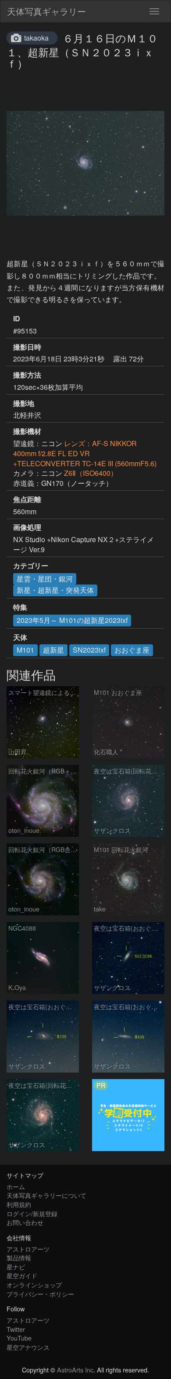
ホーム (16, 1186)
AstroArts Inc (75, 1369)
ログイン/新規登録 (32, 1213)
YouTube (19, 1337)
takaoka (36, 38)
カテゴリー (30, 566)
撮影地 (23, 403)
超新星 (53, 650)
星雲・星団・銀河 (45, 579)
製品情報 (19, 1257)
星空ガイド (22, 1275)
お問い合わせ (25, 1222)
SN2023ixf (89, 650)
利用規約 (19, 1204)
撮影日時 (27, 347)
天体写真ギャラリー (46, 11)
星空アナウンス (28, 1346)
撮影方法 (27, 375)
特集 (20, 607)
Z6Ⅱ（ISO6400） (91, 473)
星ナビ (16, 1266)
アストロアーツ (28, 1248)
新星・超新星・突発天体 (55, 590)
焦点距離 (27, 499)
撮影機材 (27, 431)
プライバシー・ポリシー (40, 1293)
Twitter (16, 1329)
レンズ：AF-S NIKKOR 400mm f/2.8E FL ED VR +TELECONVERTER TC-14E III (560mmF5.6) (85, 453)
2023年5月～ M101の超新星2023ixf (72, 620)
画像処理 (27, 527)
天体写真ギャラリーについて (46, 1195)
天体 (20, 637)
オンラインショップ (34, 1284)
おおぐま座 (132, 650)
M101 (25, 650)
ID (16, 318)
